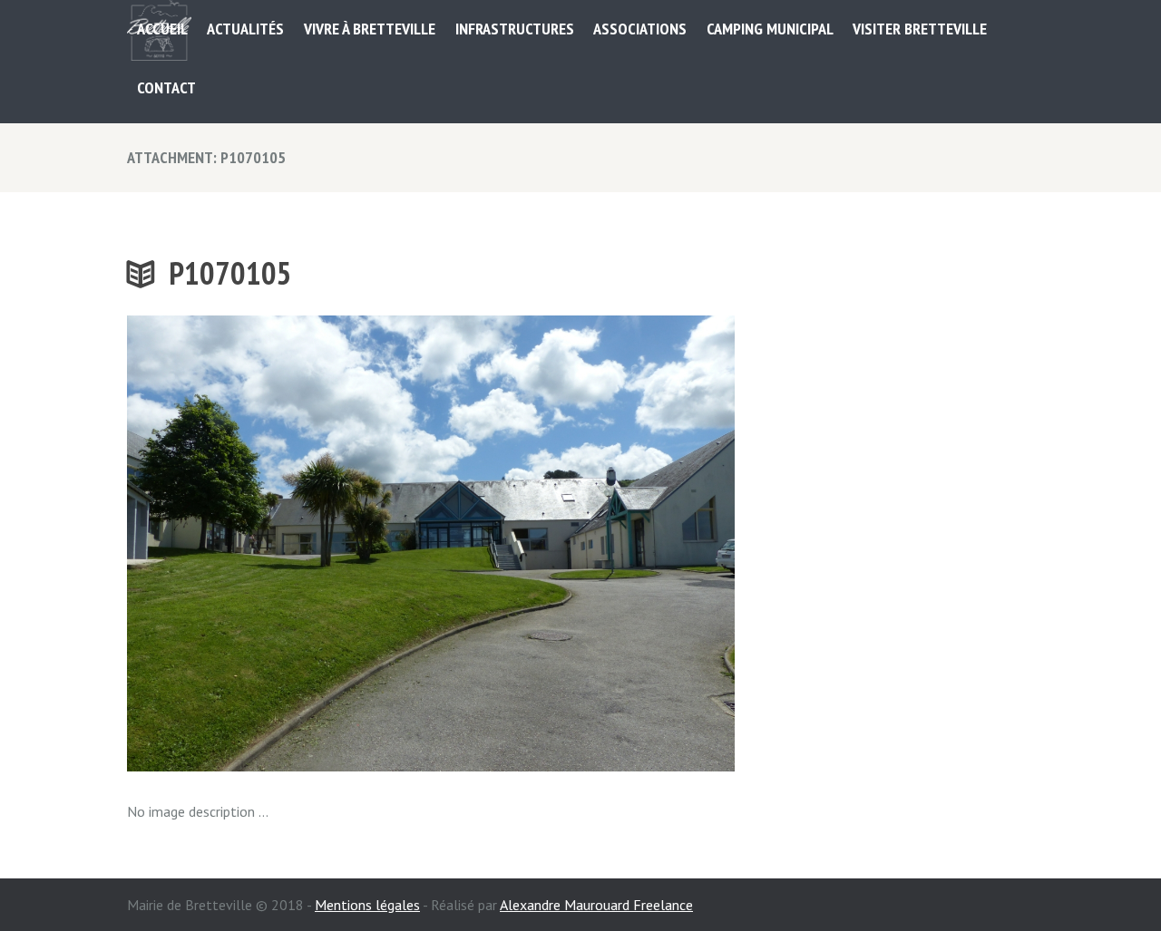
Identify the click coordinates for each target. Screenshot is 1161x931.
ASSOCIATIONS (640, 28)
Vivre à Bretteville (369, 28)
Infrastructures (514, 28)
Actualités (245, 28)
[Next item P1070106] (583, 543)
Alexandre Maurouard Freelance (596, 905)
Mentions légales (367, 905)
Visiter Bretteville (920, 28)
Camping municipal (770, 28)
